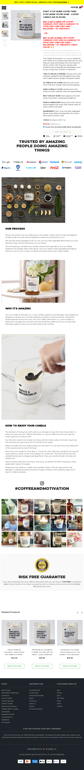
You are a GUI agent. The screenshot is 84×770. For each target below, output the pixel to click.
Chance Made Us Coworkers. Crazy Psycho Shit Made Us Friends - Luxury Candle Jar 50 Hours (14, 652)
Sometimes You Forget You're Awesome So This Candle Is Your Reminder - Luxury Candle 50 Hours (69, 652)
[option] (26, 25)
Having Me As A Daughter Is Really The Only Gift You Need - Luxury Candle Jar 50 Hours (42, 652)
